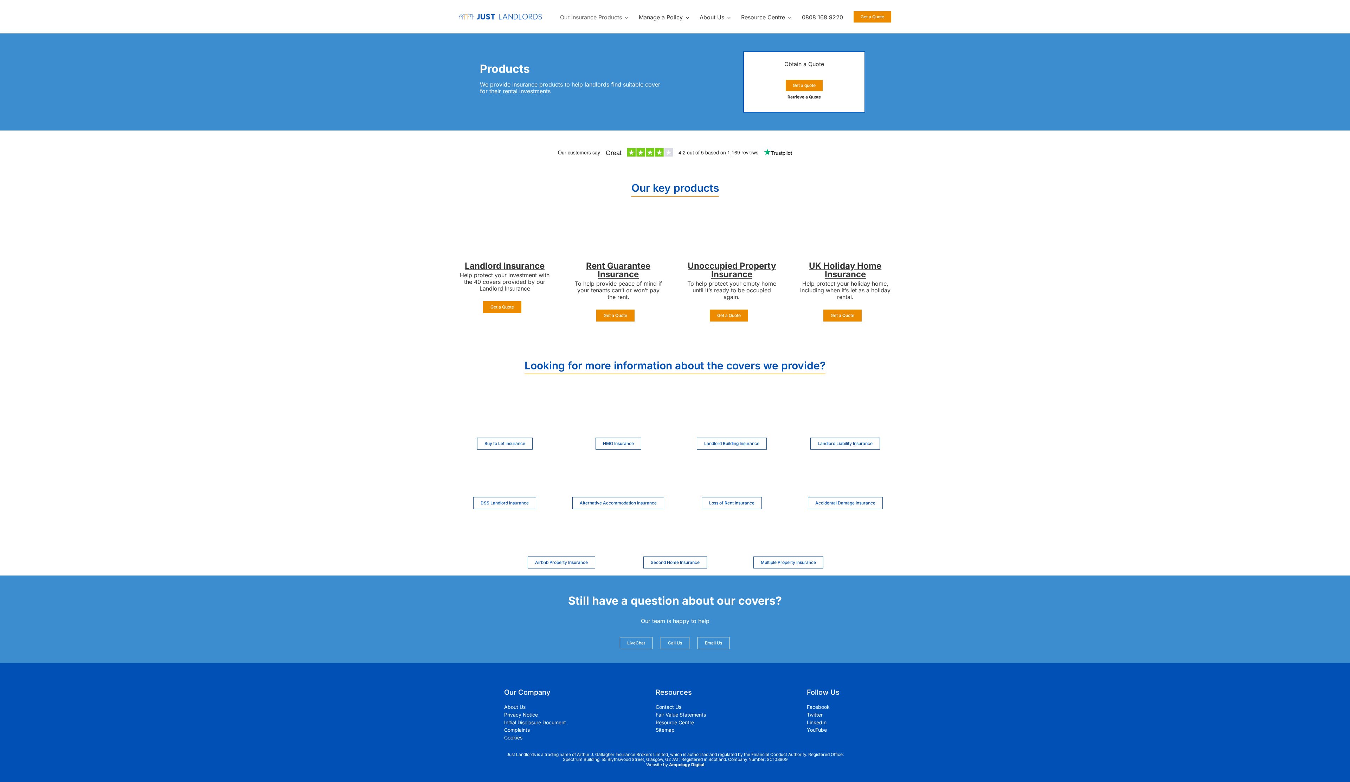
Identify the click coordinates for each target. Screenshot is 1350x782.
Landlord (484, 266)
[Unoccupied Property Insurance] (731, 222)
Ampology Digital (686, 764)
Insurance (524, 266)
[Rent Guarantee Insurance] (618, 222)
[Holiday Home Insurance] (845, 222)
